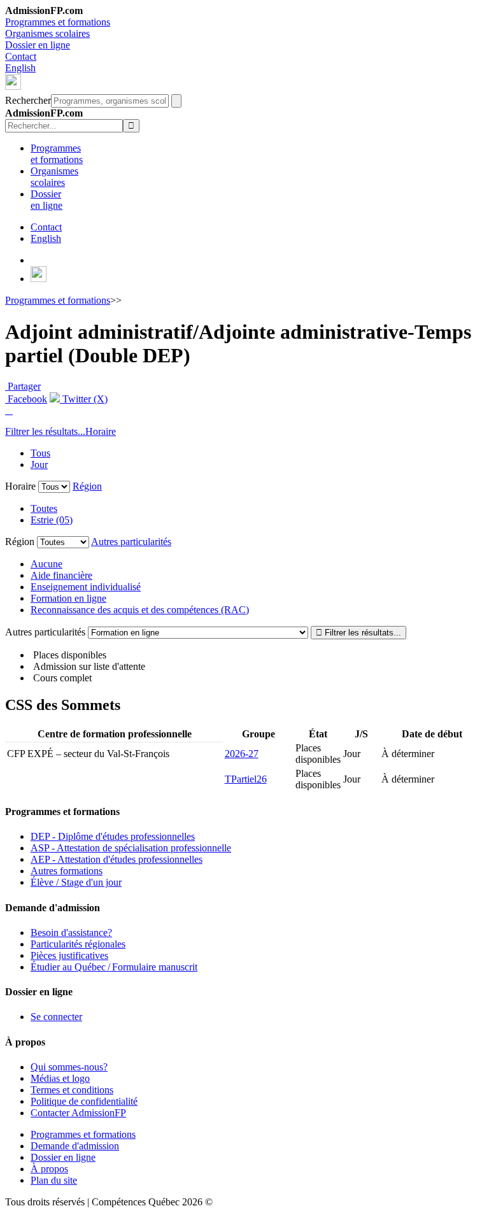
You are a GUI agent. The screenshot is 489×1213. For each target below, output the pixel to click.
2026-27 (242, 753)
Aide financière (61, 575)
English (20, 67)
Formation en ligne (68, 598)
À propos (49, 1168)
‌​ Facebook (26, 399)
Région (87, 486)
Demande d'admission (75, 1145)
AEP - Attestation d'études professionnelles (116, 859)
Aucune (46, 563)
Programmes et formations (57, 22)
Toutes (44, 508)
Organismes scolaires (47, 33)
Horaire (100, 431)
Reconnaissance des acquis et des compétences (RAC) (140, 609)
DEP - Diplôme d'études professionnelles (113, 836)
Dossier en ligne (37, 44)
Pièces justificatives (69, 955)
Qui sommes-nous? (69, 1066)
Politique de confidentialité (84, 1101)
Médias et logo (60, 1078)
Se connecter (56, 1016)
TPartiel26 (246, 779)
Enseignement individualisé (86, 586)
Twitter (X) (84, 399)
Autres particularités (131, 541)
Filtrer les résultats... (45, 431)
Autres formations (67, 870)
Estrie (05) (52, 519)
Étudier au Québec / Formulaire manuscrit (114, 966)
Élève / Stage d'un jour (76, 882)
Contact (20, 56)
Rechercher (28, 100)
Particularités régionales (78, 944)
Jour (39, 464)
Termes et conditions (72, 1089)
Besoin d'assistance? (71, 932)
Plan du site (54, 1180)
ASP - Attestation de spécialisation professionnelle (131, 847)
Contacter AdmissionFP (78, 1112)
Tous (40, 453)
